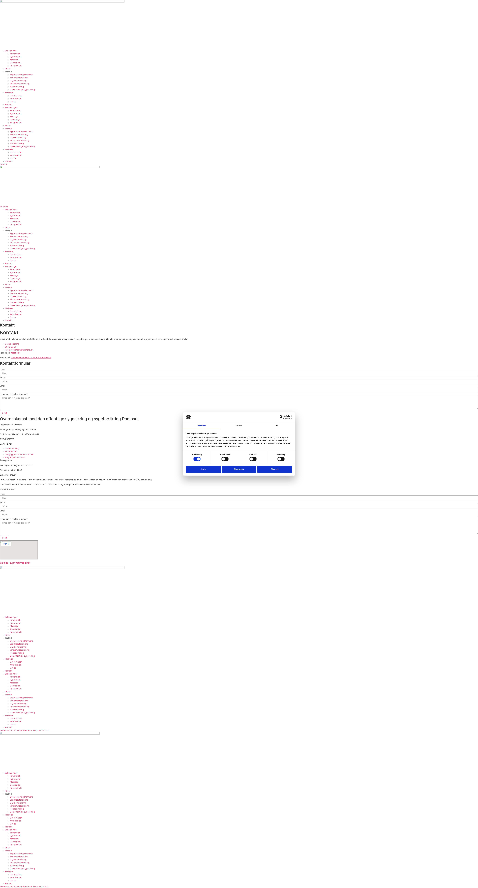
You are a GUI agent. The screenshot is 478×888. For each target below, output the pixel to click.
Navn (2, 369)
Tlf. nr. (3, 378)
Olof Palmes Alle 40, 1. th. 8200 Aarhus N (31, 357)
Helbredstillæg (17, 86)
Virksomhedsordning (19, 83)
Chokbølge (15, 62)
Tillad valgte (239, 469)
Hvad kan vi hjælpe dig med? (14, 394)
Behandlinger (11, 50)
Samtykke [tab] (201, 425)
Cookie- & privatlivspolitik (15, 562)
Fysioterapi (15, 56)
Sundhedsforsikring (19, 77)
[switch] (225, 459)
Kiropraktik (15, 53)
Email (2, 386)
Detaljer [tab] (239, 425)
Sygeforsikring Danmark (21, 74)
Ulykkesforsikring (18, 80)
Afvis (203, 469)
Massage (14, 59)
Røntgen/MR (16, 65)
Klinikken (9, 92)
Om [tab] (276, 425)
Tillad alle (275, 469)
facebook (15, 353)
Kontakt (8, 104)
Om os (13, 101)
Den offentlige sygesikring (22, 89)
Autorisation (15, 98)
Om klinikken (16, 95)
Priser (7, 68)
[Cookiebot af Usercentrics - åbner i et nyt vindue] (281, 417)
